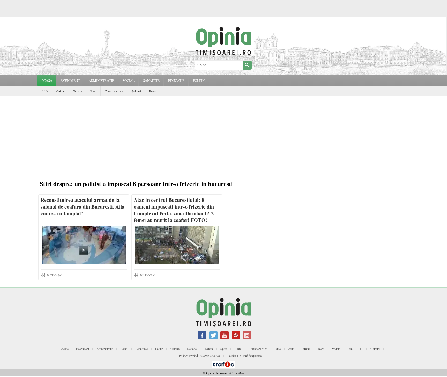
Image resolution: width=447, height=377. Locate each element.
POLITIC (199, 80)
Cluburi (375, 348)
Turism (77, 91)
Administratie (104, 348)
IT (361, 348)
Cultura (60, 91)
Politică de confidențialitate (244, 355)
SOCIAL (129, 80)
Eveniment (82, 348)
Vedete (336, 348)
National (136, 91)
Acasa (46, 80)
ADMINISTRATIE (101, 80)
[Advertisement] (223, 135)
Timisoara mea (114, 91)
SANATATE (151, 80)
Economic (142, 348)
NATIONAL (55, 275)
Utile (45, 91)
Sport (93, 91)
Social (124, 348)
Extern (153, 91)
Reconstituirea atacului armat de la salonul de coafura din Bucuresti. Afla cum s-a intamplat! (82, 206)
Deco (321, 348)
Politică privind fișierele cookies (199, 355)
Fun (350, 348)
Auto (291, 348)
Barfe (238, 348)
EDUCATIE (176, 80)
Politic (159, 348)
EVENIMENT (70, 80)
